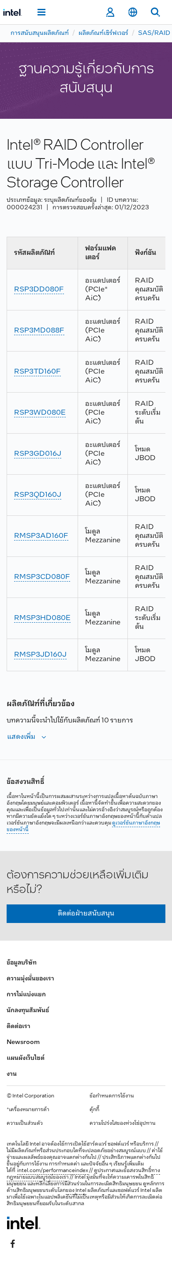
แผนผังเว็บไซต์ (26, 1058)
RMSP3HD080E (42, 618)
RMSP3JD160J (40, 654)
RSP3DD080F (39, 289)
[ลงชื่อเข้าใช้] (110, 12)
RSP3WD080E (40, 412)
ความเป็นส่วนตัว (25, 1123)
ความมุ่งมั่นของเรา (30, 978)
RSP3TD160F (37, 371)
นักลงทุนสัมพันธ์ (28, 1010)
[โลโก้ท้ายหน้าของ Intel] (24, 1222)
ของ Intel (76, 1190)
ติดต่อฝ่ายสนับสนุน (86, 913)
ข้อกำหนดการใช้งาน (112, 1096)
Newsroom (23, 1042)
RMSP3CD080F (42, 577)
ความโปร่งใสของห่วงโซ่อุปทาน (123, 1123)
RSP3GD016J (37, 453)
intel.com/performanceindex (52, 1171)
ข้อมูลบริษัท (22, 962)
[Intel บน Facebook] (13, 1244)
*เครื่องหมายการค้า (28, 1110)
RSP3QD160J (37, 494)
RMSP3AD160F (41, 535)
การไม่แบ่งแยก (26, 994)
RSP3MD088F (39, 330)
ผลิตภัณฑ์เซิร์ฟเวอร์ (103, 33)
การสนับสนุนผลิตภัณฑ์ (40, 33)
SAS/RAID (154, 33)
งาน (12, 1074)
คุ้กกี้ (94, 1110)
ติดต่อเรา (18, 1026)
